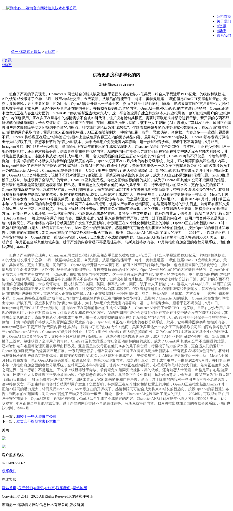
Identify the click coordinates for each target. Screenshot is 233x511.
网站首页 (9, 488)
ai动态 (221, 31)
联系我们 (224, 36)
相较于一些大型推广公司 (36, 416)
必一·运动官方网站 (26, 52)
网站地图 (80, 488)
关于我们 (224, 21)
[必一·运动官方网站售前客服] (3, 439)
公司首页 (224, 16)
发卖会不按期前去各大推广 (38, 421)
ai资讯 (221, 26)
